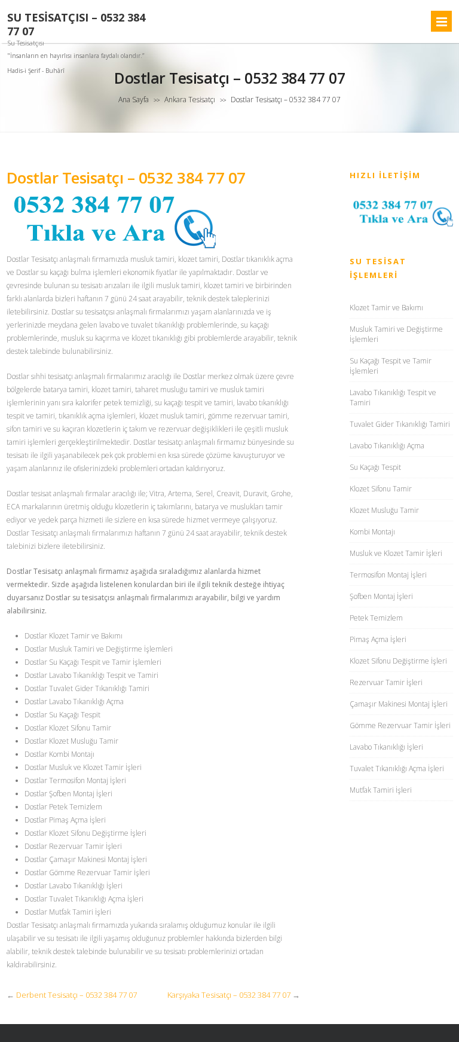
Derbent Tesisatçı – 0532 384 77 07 (76, 994)
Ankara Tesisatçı (189, 99)
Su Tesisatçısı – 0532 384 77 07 (76, 24)
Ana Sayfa (133, 99)
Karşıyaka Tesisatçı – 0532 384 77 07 (228, 994)
